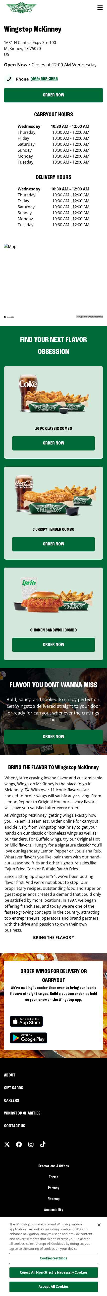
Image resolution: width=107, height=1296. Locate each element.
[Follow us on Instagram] (31, 1144)
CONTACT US (14, 1126)
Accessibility (53, 1210)
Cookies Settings (53, 1258)
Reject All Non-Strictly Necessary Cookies (53, 1272)
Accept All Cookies (53, 1286)
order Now (53, 544)
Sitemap (54, 1199)
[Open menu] (100, 8)
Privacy (53, 1188)
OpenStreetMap (95, 316)
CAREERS (11, 1100)
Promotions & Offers (53, 1166)
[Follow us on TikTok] (43, 1144)
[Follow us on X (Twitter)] (7, 1144)
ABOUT (9, 1075)
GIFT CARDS (13, 1088)
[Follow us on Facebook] (19, 1144)
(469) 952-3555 (44, 79)
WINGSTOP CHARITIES (22, 1113)
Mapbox (82, 316)
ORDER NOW (53, 95)
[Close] (99, 1224)
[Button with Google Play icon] (28, 1037)
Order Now (53, 443)
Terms (53, 1177)
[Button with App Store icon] (26, 1021)
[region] (53, 1256)
